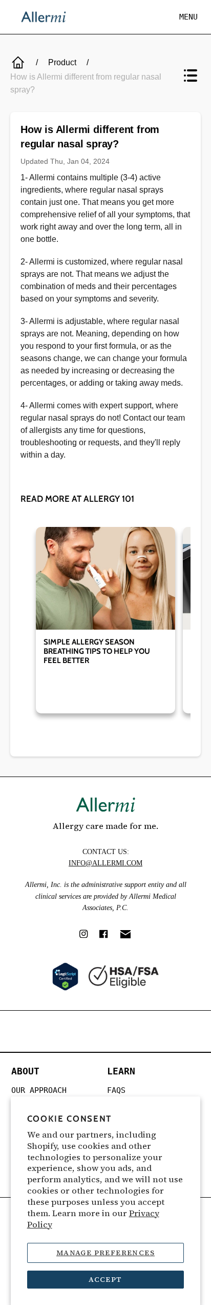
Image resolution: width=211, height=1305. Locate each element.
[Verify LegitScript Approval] (65, 976)
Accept (105, 1279)
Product (62, 62)
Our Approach (39, 1090)
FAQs (116, 1090)
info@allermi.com (105, 863)
